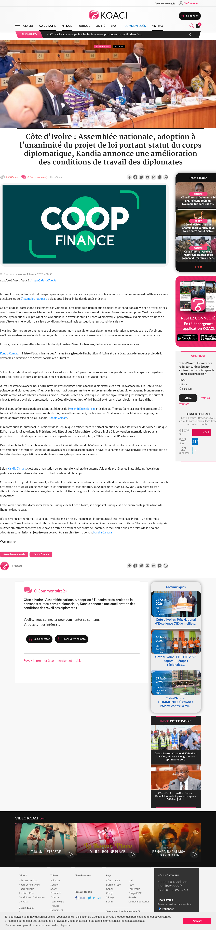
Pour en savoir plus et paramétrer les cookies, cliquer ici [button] (38, 925)
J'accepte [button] (197, 921)
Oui (184, 380)
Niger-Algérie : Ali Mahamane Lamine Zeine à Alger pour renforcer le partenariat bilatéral (101, 34)
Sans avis (187, 388)
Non (184, 384)
